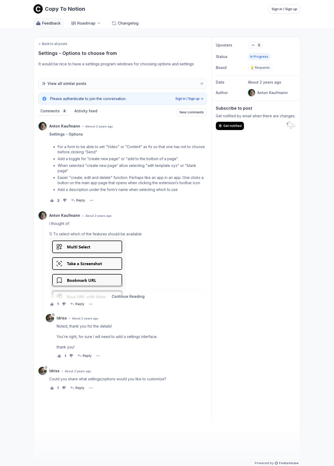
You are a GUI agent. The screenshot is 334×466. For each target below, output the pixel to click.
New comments (192, 112)
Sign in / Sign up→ (189, 99)
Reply (80, 200)
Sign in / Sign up (284, 9)
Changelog (128, 23)
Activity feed (85, 111)
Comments (52, 111)
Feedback (51, 23)
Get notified (232, 126)
